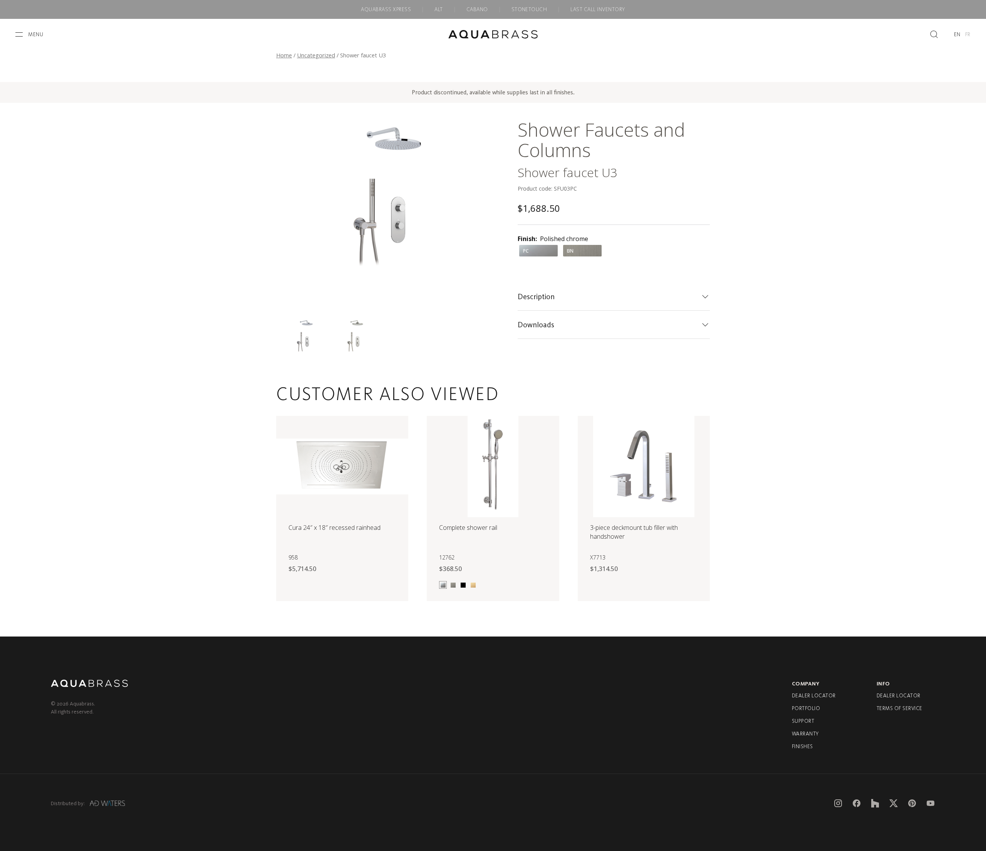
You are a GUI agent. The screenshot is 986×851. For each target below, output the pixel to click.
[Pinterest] (912, 803)
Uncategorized (316, 55)
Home (284, 55)
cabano (477, 9)
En (957, 34)
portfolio (806, 708)
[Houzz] (875, 803)
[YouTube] (930, 803)
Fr (968, 34)
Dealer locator (814, 695)
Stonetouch (529, 9)
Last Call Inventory (597, 9)
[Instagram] (838, 803)
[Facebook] (856, 803)
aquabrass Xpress (386, 9)
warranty (805, 733)
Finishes (802, 746)
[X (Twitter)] (893, 803)
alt (438, 9)
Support (803, 721)
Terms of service (899, 708)
